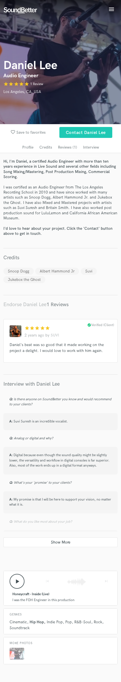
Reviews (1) (67, 147)
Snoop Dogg (18, 271)
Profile (27, 147)
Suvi (88, 271)
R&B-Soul (82, 622)
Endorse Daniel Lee (24, 304)
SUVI (55, 335)
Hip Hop (37, 622)
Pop (68, 622)
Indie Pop (55, 622)
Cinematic (18, 622)
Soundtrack (20, 628)
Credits (45, 147)
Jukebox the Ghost (24, 279)
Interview (91, 147)
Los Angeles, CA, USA (22, 91)
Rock (98, 622)
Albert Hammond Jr (57, 271)
